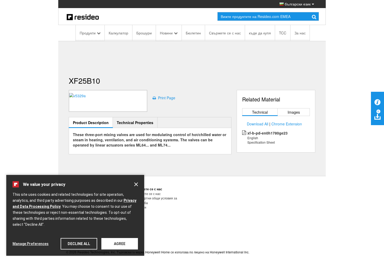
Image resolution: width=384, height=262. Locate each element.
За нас (300, 32)
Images (294, 112)
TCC (282, 32)
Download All (257, 123)
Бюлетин (193, 32)
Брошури (144, 32)
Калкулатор (118, 32)
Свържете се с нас (225, 32)
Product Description (91, 122)
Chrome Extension (286, 123)
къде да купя (260, 32)
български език (297, 4)
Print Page (165, 97)
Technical (260, 112)
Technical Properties (135, 122)
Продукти (88, 32)
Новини (166, 32)
